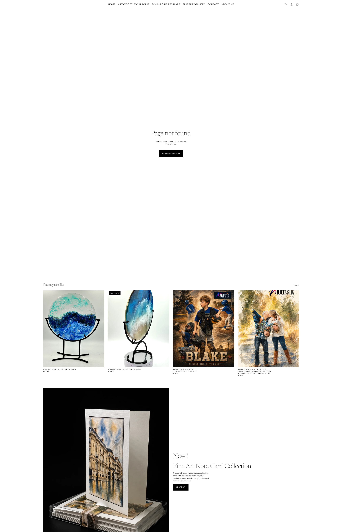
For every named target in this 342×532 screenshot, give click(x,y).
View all (296, 285)
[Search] (286, 4)
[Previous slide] (47, 329)
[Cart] (297, 4)
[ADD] (100, 363)
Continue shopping (171, 153)
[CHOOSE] (230, 363)
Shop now (180, 487)
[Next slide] (100, 329)
